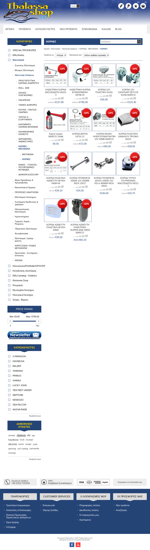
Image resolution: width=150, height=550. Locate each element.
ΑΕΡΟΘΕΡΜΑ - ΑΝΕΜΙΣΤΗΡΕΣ (25, 140)
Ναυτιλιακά (55, 49)
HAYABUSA (18, 361)
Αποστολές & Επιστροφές (18, 510)
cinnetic (11, 435)
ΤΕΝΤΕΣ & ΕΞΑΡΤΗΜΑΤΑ (25, 118)
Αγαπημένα (85, 520)
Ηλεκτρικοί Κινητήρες (23, 295)
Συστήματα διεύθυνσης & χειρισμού (26, 203)
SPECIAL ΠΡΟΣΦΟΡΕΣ (24, 50)
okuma (12, 444)
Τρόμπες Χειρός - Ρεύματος (23, 222)
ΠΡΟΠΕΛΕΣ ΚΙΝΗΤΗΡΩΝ (26, 192)
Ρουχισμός (18, 285)
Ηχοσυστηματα (22, 216)
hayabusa (13, 440)
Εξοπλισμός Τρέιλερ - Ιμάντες (25, 239)
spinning (12, 448)
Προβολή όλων (35, 416)
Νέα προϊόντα (122, 505)
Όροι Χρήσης (12, 522)
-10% (62, 69)
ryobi (35, 444)
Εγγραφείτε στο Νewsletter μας (130, 482)
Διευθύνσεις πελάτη (88, 510)
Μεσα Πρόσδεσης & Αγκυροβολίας (24, 181)
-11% (86, 69)
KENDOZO (18, 400)
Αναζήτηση (121, 510)
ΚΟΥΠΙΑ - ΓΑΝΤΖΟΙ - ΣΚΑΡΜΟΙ (28, 111)
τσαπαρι (12, 453)
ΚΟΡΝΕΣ (26, 159)
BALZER (17, 366)
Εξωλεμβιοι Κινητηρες (23, 290)
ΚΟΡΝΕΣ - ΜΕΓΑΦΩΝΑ (89, 49)
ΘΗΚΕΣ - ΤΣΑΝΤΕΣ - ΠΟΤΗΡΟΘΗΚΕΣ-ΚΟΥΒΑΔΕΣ (28, 167)
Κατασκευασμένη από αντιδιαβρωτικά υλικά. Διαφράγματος (104, 130)
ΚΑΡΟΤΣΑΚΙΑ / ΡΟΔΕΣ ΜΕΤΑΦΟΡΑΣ (25, 246)
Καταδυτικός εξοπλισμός (24, 271)
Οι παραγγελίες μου (89, 515)
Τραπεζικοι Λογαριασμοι (18, 505)
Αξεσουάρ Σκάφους (69, 49)
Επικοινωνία (49, 505)
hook (22, 440)
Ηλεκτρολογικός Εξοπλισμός (22, 210)
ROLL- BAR (23, 88)
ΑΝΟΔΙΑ (18, 260)
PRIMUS (17, 375)
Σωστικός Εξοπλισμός (25, 65)
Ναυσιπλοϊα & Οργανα (25, 187)
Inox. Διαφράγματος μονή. (128, 173)
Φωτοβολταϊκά (21, 233)
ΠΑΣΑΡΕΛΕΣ (24, 100)
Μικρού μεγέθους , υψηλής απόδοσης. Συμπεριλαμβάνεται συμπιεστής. (80, 131)
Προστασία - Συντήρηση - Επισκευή (27, 254)
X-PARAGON (19, 356)
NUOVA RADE (20, 409)
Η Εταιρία (11, 527)
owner (21, 444)
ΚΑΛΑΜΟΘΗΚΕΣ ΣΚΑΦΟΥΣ (26, 133)
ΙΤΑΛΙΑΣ (49, 128)
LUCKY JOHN (20, 385)
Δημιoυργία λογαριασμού (121, 6)
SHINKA (17, 380)
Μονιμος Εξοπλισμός (24, 70)
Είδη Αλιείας (18, 55)
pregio (28, 444)
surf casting (22, 448)
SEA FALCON (19, 404)
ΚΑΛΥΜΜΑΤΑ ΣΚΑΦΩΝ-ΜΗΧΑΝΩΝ (28, 125)
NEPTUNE (18, 395)
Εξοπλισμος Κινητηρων (25, 197)
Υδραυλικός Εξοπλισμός (26, 229)
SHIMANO (18, 371)
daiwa (21, 435)
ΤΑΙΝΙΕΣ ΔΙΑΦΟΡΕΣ (27, 105)
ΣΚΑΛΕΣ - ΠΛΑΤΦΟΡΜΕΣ (25, 94)
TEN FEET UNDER (22, 390)
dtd (28, 435)
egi (33, 435)
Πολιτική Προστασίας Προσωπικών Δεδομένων (18, 516)
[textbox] (118, 42)
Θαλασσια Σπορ (20, 280)
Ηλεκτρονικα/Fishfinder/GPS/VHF (27, 266)
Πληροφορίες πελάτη (89, 505)
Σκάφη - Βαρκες (20, 299)
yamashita (34, 448)
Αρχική (46, 49)
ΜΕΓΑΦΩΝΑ (27, 154)
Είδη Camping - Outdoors (25, 275)
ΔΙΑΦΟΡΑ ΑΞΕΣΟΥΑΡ (28, 174)
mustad (29, 440)
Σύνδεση (128, 6)
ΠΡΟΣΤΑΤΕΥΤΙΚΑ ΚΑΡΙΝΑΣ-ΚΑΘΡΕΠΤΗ (28, 81)
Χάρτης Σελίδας (50, 510)
